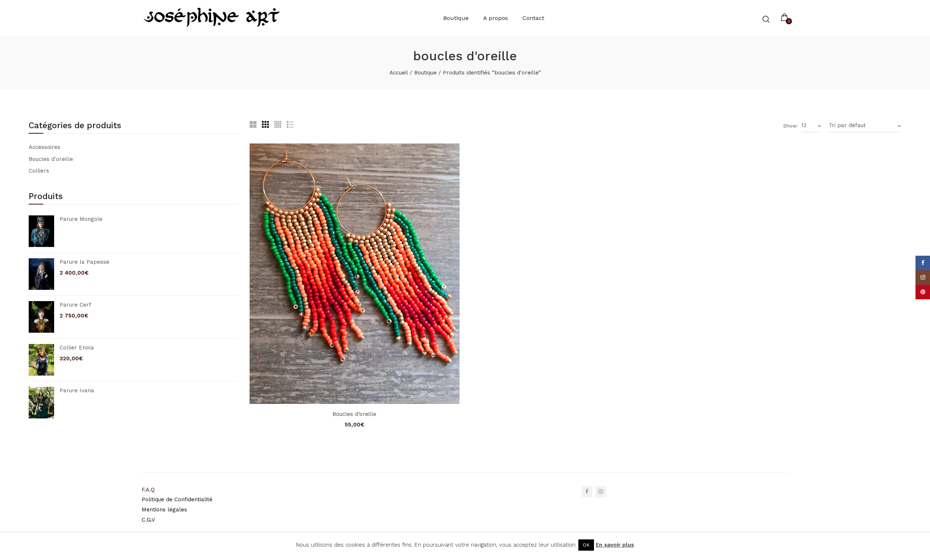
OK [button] (586, 545)
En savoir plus (615, 545)
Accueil (398, 72)
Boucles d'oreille (51, 159)
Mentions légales (164, 509)
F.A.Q (148, 489)
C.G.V (149, 519)
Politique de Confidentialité (177, 499)
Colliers (39, 170)
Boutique (425, 72)
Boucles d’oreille (354, 414)
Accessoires (44, 147)
